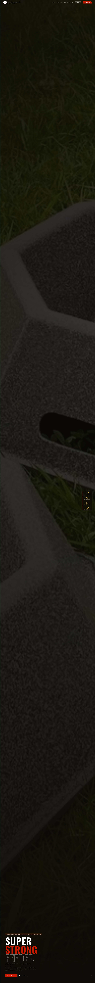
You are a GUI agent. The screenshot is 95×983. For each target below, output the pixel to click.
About (53, 2)
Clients (71, 2)
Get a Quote (87, 2)
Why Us (66, 2)
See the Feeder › (11, 975)
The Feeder (59, 2)
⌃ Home (78, 2)
